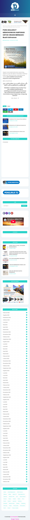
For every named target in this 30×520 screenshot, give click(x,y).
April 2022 (15, 380)
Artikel (8, 25)
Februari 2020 (15, 443)
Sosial (9, 508)
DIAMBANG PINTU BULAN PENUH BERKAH (17, 119)
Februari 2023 (15, 356)
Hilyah (19, 498)
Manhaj (19, 501)
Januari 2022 (15, 387)
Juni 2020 (15, 433)
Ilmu (23, 498)
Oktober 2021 (15, 394)
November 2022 (15, 363)
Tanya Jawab (15, 508)
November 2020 (15, 421)
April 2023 (15, 351)
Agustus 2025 (15, 315)
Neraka (17, 503)
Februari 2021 (15, 414)
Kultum (9, 501)
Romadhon (22, 505)
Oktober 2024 (15, 320)
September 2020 (15, 426)
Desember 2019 (15, 447)
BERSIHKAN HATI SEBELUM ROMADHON (17, 125)
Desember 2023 (15, 332)
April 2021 (15, 409)
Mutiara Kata (12, 503)
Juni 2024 (15, 322)
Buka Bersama (21, 494)
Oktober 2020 (15, 423)
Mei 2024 (15, 324)
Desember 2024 (15, 317)
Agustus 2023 (15, 341)
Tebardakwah (7, 40)
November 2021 (15, 392)
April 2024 (15, 327)
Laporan (14, 501)
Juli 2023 (15, 344)
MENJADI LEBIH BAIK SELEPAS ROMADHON (15, 271)
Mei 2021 (15, 406)
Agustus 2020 (15, 428)
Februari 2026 (15, 312)
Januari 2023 (15, 358)
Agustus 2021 (15, 399)
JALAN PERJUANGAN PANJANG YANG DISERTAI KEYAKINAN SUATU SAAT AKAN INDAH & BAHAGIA (18, 253)
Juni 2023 (15, 346)
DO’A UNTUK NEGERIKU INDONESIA (17, 258)
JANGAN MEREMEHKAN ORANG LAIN (17, 131)
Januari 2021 (15, 416)
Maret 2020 (15, 440)
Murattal (5, 503)
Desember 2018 (15, 476)
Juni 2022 (15, 375)
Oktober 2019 (15, 452)
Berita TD (14, 494)
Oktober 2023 (15, 336)
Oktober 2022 (15, 365)
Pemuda (5, 505)
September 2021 (15, 397)
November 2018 (15, 479)
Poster (10, 505)
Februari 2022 (15, 385)
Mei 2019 (15, 464)
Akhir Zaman (20, 492)
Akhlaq (5, 494)
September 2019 (15, 455)
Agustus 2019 (15, 457)
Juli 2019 (15, 460)
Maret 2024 (15, 329)
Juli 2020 (15, 431)
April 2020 (15, 438)
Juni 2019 (15, 462)
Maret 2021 (15, 411)
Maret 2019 (15, 469)
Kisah (5, 501)
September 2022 (15, 368)
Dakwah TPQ (11, 496)
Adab (5, 492)
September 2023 (15, 339)
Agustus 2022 (15, 370)
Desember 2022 (15, 361)
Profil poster (15, 505)
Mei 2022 (15, 378)
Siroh (5, 508)
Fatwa (9, 498)
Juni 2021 (15, 404)
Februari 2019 (15, 472)
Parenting (23, 503)
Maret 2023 (15, 353)
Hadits (14, 498)
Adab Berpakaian (11, 492)
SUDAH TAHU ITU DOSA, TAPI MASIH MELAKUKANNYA (17, 246)
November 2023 (15, 334)
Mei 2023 (15, 349)
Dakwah (5, 496)
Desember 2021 (15, 390)
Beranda (5, 25)
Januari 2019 (15, 474)
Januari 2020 (15, 445)
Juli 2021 (15, 402)
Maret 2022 (15, 382)
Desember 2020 (15, 419)
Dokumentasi (22, 496)
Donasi (5, 498)
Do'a (17, 496)
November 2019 (15, 450)
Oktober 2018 (15, 481)
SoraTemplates (14, 516)
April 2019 (15, 467)
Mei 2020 (15, 435)
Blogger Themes (15, 519)
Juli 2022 (15, 373)
